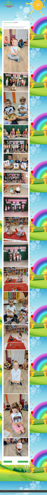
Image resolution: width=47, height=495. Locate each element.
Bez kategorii (13, 23)
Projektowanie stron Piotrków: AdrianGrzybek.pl (9, 493)
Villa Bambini (7, 491)
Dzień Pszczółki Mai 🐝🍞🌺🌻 (23, 461)
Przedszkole (6, 24)
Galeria (32, 485)
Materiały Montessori (32, 476)
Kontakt (34, 487)
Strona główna (16, 472)
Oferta (35, 478)
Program (26, 471)
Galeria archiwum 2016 (23, 486)
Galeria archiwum (30, 486)
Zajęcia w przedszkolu (24, 479)
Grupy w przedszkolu (32, 471)
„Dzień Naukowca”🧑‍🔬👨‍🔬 (8, 461)
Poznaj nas (22, 471)
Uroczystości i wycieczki (32, 479)
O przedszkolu (33, 470)
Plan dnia (18, 479)
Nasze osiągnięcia (15, 486)
